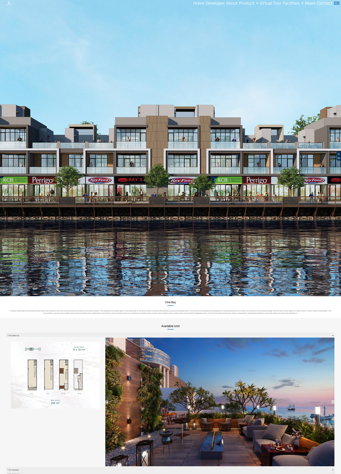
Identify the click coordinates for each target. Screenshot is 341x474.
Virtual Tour (270, 3)
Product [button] (247, 3)
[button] (122, 402)
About (232, 3)
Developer (215, 3)
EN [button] (336, 3)
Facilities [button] (291, 3)
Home (198, 3)
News (310, 3)
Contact (324, 3)
